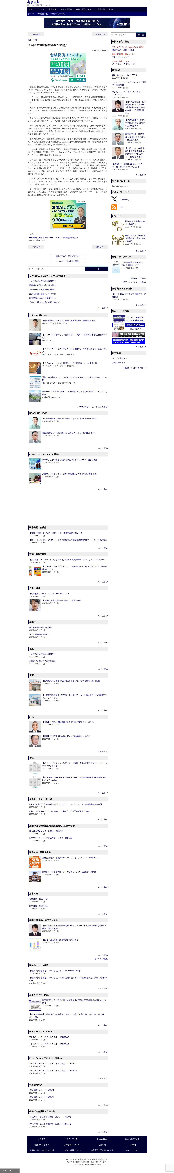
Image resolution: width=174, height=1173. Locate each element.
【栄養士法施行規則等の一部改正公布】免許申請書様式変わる (55, 533)
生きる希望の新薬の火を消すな (42, 294)
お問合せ (132, 1145)
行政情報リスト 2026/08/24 (41, 1090)
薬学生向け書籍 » (101, 959)
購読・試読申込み (132, 1139)
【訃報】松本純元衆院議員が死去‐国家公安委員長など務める (68, 722)
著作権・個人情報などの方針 (41, 1150)
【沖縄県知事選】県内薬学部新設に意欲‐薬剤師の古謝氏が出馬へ (70, 419)
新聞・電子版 (66, 9)
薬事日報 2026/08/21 (38, 906)
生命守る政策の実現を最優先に (42, 281)
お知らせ (102, 1145)
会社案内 (42, 1139)
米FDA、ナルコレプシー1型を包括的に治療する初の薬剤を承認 (69, 474)
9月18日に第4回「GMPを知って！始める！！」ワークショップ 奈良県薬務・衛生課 (65, 804)
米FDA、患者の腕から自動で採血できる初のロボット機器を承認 (69, 460)
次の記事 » (100, 34)
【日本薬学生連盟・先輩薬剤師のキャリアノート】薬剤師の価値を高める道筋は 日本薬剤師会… (135, 107)
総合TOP (31, 14)
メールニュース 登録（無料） (124, 64)
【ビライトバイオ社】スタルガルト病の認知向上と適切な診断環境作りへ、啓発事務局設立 (68, 540)
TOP (31, 9)
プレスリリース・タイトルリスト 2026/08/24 (49, 1037)
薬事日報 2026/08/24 (38, 899)
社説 (35, 40)
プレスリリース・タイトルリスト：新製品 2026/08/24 (53, 1064)
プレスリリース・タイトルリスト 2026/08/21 (49, 1044)
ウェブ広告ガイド (119, 358)
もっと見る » (103, 308)
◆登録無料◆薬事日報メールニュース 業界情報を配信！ (53, 238)
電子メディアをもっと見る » (134, 282)
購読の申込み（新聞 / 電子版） (68, 256)
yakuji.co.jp (70, 1159)
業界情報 (52, 9)
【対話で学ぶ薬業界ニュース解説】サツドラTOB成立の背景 (54, 971)
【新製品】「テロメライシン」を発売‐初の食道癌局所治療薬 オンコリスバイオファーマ (67, 560)
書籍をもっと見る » (138, 278)
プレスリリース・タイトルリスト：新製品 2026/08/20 (53, 1071)
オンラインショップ (120, 57)
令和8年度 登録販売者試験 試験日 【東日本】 (50, 1117)
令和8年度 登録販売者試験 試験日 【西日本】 (50, 1124)
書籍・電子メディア (84, 9)
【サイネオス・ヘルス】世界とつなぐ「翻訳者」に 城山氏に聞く (70, 363)
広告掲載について (72, 1145)
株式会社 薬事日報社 (86, 1162)
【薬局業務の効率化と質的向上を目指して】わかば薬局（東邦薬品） (71, 681)
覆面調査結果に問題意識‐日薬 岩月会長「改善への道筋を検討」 (69, 433)
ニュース (41, 9)
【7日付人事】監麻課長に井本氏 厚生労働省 (61, 600)
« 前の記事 (36, 34)
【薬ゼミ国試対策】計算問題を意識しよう (60, 940)
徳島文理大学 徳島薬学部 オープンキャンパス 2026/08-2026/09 (71, 858)
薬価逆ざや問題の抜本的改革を (42, 285)
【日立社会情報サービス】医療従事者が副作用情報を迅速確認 (68, 321)
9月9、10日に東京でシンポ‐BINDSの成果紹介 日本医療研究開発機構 (59, 811)
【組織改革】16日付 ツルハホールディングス (49, 594)
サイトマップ (72, 1139)
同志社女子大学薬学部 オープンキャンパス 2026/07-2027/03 (69, 872)
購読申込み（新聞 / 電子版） (124, 50)
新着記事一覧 (42, 14)
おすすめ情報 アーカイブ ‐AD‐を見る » (92, 407)
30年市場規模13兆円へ (39, 634)
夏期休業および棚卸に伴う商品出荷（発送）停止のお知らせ (135, 238)
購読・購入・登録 (105, 9)
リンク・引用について (71, 1150)
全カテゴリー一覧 (57, 14)
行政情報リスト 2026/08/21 (41, 1097)
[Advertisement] (68, 508)
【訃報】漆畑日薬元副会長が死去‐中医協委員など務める (66, 736)
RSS (122, 207)
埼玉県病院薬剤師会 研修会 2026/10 (46, 831)
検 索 (96, 269)
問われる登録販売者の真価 (40, 627)
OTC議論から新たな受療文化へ (42, 298)
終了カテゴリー (132, 1150)
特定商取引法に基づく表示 (102, 1150)
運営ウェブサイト (41, 1145)
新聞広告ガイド (118, 363)
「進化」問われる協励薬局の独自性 (44, 302)
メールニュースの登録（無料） (68, 261)
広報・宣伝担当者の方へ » (135, 368)
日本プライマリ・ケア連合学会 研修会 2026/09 (50, 838)
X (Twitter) (124, 199)
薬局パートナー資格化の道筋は (42, 290)
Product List (102, 1139)
